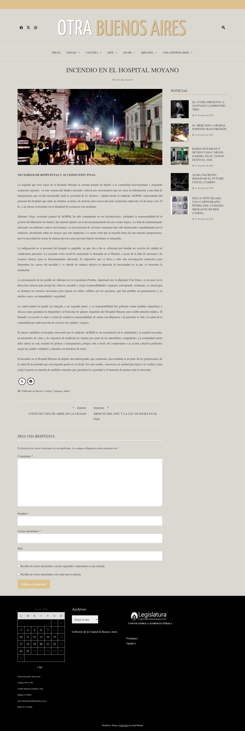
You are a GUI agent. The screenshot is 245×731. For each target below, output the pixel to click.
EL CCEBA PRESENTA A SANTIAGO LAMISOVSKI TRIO (208, 105)
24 (21, 651)
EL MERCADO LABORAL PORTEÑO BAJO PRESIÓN (209, 127)
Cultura (92, 52)
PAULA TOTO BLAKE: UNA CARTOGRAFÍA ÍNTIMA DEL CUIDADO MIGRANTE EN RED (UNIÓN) (207, 205)
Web (20, 548)
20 (41, 644)
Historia (147, 52)
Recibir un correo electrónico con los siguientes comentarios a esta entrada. (63, 566)
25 (27, 651)
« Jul (39, 667)
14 (47, 637)
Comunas (57, 391)
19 (34, 644)
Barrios (39, 391)
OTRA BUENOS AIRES (176, 52)
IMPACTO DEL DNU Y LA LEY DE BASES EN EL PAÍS (125, 413)
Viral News (124, 725)
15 (54, 637)
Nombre (23, 513)
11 (27, 637)
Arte (110, 52)
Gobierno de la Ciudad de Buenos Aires (94, 631)
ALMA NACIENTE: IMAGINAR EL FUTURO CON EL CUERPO (208, 178)
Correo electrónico (29, 531)
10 (21, 637)
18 (27, 644)
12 (34, 637)
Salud (66, 391)
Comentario (25, 456)
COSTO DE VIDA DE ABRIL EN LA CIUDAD (57, 410)
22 (54, 644)
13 (41, 637)
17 (21, 644)
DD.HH (127, 52)
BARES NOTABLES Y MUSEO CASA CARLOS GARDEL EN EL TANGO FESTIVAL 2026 (208, 154)
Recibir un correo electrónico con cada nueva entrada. (51, 574)
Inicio (56, 52)
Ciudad (71, 52)
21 (47, 644)
